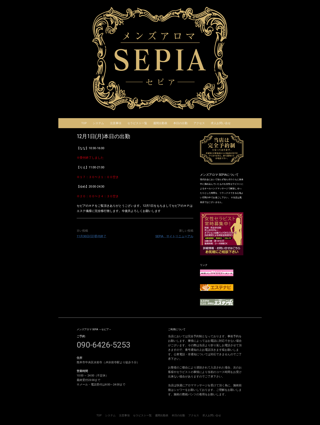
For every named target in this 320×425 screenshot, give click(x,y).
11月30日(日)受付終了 (91, 236)
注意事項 (115, 123)
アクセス (199, 123)
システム (98, 123)
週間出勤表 (160, 123)
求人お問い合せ (221, 123)
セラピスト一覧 (137, 123)
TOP (84, 123)
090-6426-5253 (103, 345)
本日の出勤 (180, 123)
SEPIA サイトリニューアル (174, 236)
